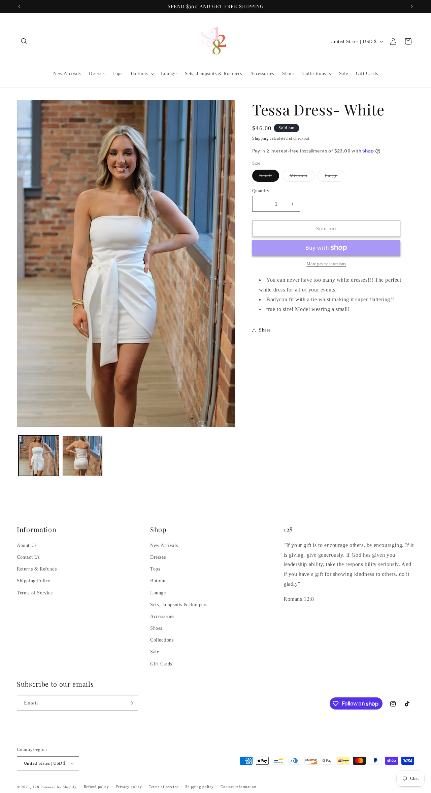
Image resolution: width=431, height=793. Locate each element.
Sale (154, 652)
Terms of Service (35, 592)
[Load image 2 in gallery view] (82, 456)
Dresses (158, 557)
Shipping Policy (34, 580)
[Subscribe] (130, 703)
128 (36, 787)
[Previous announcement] (19, 6)
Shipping (260, 138)
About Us (27, 545)
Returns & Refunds (37, 569)
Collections (162, 640)
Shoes (156, 628)
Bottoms (158, 580)
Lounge (158, 592)
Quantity (260, 190)
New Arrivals (164, 545)
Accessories (162, 616)
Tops (155, 569)
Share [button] (265, 330)
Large (334, 177)
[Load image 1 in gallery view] (39, 456)
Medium (302, 177)
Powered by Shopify (58, 787)
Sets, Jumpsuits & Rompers (178, 604)
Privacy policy (129, 787)
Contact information (238, 787)
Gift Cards (161, 663)
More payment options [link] (326, 264)
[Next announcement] (411, 6)
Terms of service (163, 787)
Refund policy (96, 787)
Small (269, 177)
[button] (24, 41)
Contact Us (28, 557)
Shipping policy (199, 787)
